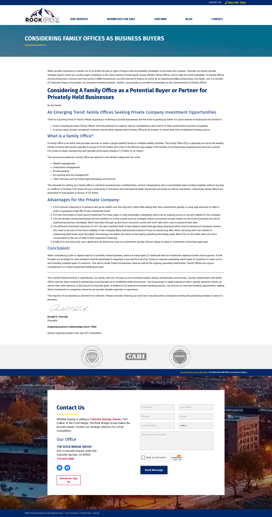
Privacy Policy (86, 513)
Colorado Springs (100, 419)
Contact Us (215, 2)
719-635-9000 (65, 458)
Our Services (79, 19)
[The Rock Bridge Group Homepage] (45, 15)
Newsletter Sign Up (69, 480)
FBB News (203, 372)
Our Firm (160, 19)
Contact (217, 19)
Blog (189, 19)
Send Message (154, 470)
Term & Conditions (72, 513)
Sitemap (96, 513)
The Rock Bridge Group (189, 372)
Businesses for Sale (121, 19)
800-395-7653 (237, 2)
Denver (117, 419)
